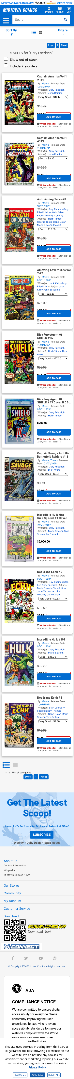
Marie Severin (56, 531)
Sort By (11, 30)
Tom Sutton (59, 588)
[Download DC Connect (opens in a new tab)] (39, 946)
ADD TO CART (53, 116)
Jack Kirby (55, 283)
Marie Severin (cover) (49, 224)
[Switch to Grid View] (15, 765)
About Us (10, 861)
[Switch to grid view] (40, 32)
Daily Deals (34, 842)
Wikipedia (9, 870)
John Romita (55, 92)
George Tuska (44, 221)
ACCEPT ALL (37, 1075)
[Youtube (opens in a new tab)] (40, 958)
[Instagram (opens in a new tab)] (54, 958)
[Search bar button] (65, 19)
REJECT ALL (54, 1075)
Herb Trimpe (55, 218)
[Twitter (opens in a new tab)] (26, 958)
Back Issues (52, 842)
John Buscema (51, 289)
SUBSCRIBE (42, 835)
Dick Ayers (54, 469)
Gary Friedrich (57, 89)
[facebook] (13, 958)
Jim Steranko (52, 534)
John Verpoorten (46, 591)
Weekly (19, 842)
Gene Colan (59, 221)
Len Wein (52, 212)
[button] (49, 10)
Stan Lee (54, 707)
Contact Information (15, 865)
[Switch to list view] (34, 32)
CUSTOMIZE (20, 1075)
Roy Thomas (56, 209)
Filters (63, 30)
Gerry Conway (55, 215)
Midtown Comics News (17, 874)
